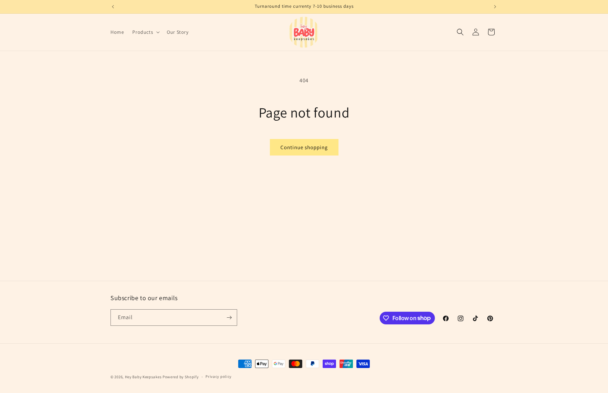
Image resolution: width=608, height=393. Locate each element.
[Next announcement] (495, 6)
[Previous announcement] (113, 6)
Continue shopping (304, 147)
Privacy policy (218, 376)
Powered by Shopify (181, 376)
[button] (145, 32)
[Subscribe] (229, 317)
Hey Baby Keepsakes (143, 376)
